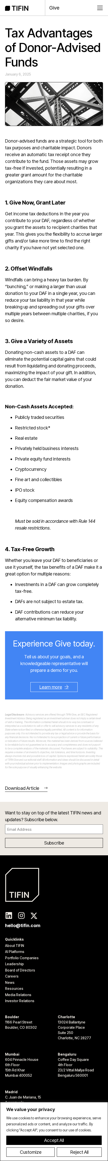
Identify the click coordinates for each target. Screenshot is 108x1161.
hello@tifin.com (22, 925)
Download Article (22, 788)
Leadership (14, 964)
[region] (54, 1131)
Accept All (54, 1140)
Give (54, 8)
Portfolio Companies (22, 958)
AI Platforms (14, 951)
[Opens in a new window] (9, 916)
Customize (30, 1152)
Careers (12, 976)
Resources (14, 988)
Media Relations (18, 995)
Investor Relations (19, 1001)
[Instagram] (21, 916)
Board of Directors (20, 970)
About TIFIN (14, 945)
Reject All (79, 1152)
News (10, 982)
